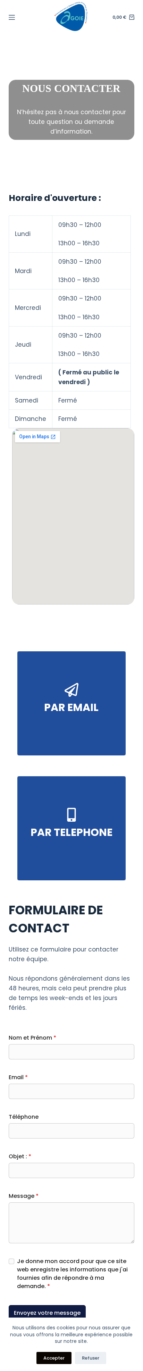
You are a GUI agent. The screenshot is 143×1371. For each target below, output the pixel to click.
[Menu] (12, 17)
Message (24, 1196)
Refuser (90, 1358)
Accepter (54, 1358)
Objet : (20, 1156)
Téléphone (24, 1117)
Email (18, 1077)
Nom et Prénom (32, 1038)
